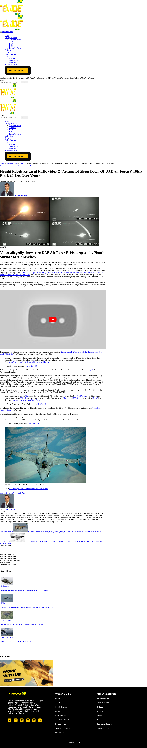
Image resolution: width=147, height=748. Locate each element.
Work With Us (60, 715)
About (57, 703)
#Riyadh (23, 398)
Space (99, 715)
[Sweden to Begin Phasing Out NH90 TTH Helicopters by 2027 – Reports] (7, 584)
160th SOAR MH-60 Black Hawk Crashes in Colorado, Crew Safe (22, 625)
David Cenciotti (21, 195)
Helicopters (5, 586)
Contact (58, 711)
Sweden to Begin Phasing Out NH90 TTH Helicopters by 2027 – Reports (24, 590)
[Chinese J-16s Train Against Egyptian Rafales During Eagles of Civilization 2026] (7, 601)
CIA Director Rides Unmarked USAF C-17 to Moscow (18, 642)
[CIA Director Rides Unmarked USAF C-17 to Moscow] (7, 635)
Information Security (104, 724)
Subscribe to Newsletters (17, 70)
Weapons (26, 166)
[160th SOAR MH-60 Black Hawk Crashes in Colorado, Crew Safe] (7, 618)
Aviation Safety (6, 620)
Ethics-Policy (60, 732)
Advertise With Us (62, 720)
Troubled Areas (17, 166)
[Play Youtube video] (53, 319)
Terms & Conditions (62, 728)
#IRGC (75, 398)
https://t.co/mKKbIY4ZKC (18, 362)
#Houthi (65, 398)
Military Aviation (6, 166)
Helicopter (101, 707)
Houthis (12, 489)
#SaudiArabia (81, 396)
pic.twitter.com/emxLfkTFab (39, 362)
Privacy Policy (60, 724)
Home (57, 698)
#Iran (27, 396)
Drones (100, 711)
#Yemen (16, 400)
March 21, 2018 (31, 366)
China (3, 603)
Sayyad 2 (90, 370)
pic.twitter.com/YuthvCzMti (30, 400)
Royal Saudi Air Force (23, 489)
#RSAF (95, 398)
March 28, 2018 (33, 424)
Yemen (32, 166)
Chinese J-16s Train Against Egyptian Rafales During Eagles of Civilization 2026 (27, 607)
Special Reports (61, 707)
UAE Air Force (37, 489)
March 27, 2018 (40, 404)
